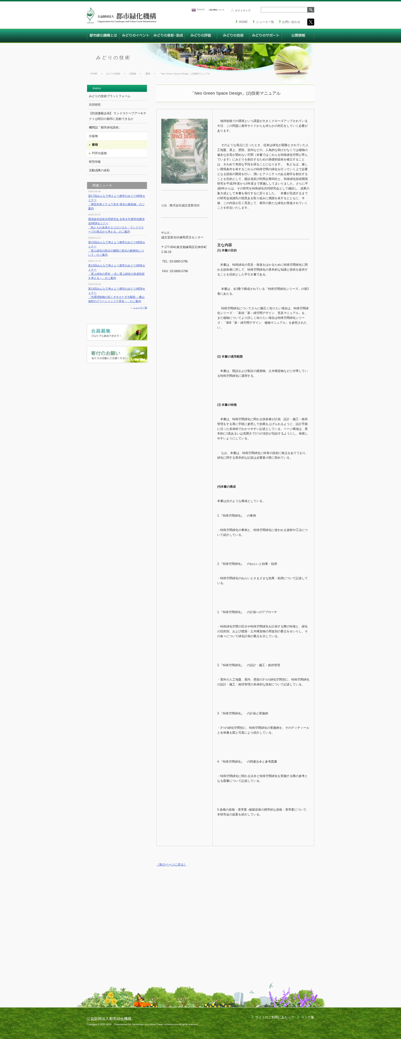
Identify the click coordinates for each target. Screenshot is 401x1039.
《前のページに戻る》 (171, 864)
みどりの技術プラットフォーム (109, 96)
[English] (193, 10)
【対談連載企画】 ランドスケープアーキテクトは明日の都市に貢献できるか (117, 116)
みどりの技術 (113, 57)
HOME (94, 73)
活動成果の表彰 (99, 170)
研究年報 (95, 161)
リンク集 (307, 1017)
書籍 (148, 73)
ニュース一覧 (140, 307)
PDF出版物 (99, 153)
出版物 (132, 73)
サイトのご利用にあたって (274, 1017)
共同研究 (95, 104)
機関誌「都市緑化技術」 (105, 127)
